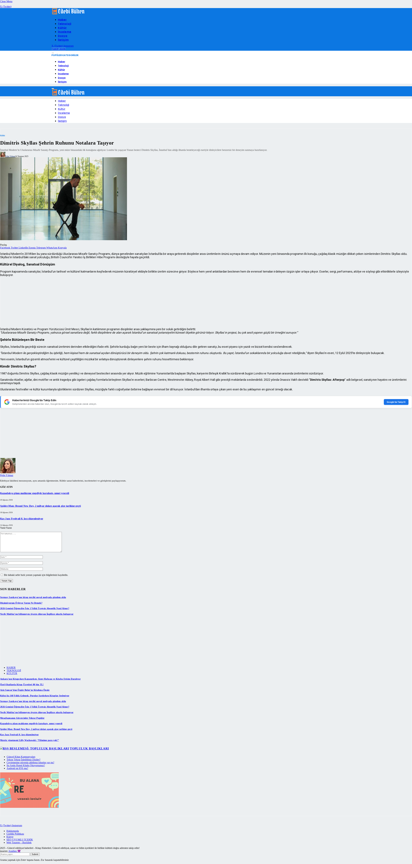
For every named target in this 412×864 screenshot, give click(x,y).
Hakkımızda (12, 831)
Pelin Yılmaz (10, 156)
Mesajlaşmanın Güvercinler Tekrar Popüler (22, 718)
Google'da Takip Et (396, 402)
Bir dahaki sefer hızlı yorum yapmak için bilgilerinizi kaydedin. (36, 575)
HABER (11, 667)
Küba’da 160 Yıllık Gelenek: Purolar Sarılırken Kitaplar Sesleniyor (34, 695)
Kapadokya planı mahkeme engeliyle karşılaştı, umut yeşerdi (34, 493)
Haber (62, 20)
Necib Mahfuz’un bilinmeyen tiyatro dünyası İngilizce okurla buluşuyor (36, 614)
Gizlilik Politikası (15, 833)
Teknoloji (64, 24)
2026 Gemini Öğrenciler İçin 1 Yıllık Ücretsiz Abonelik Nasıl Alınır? (34, 608)
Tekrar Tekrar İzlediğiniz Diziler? (23, 759)
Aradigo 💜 (14, 851)
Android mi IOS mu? (17, 768)
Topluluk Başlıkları (89, 748)
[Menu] (53, 88)
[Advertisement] (96, 302)
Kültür (62, 28)
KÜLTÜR (12, 673)
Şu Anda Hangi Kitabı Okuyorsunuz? (26, 765)
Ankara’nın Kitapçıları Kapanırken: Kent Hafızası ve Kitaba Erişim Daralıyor (40, 679)
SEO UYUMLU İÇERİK (19, 839)
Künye (9, 836)
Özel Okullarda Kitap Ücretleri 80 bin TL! (22, 684)
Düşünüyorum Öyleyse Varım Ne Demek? (21, 603)
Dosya (62, 36)
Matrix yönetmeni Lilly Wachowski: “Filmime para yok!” (29, 740)
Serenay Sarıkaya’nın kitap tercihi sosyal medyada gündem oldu (33, 597)
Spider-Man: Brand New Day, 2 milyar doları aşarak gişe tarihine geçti (40, 506)
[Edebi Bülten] (68, 13)
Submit (35, 854)
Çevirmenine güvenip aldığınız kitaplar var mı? (30, 762)
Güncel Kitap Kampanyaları (21, 756)
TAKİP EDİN (59, 49)
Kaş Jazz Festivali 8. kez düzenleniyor (21, 518)
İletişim (63, 40)
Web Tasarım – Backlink (19, 842)
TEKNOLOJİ (14, 670)
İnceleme (64, 32)
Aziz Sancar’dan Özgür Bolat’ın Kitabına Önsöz (25, 690)
